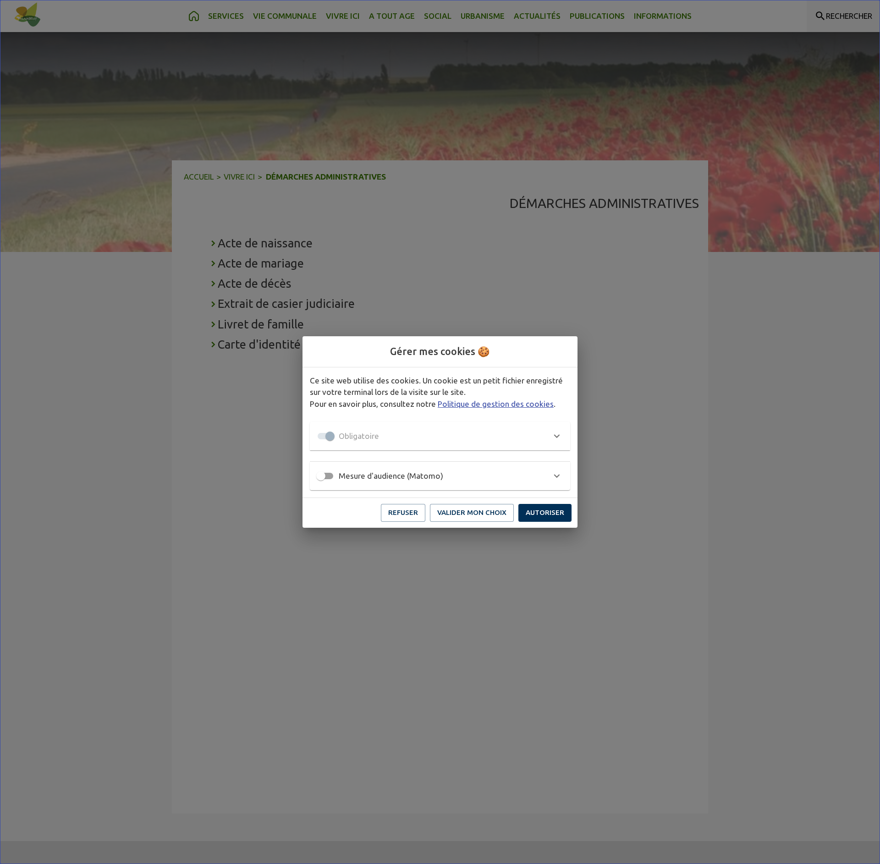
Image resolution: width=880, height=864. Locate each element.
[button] (440, 436)
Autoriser (545, 512)
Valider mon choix (471, 512)
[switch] (321, 476)
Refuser (403, 512)
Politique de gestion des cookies (496, 403)
